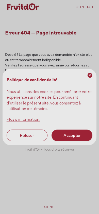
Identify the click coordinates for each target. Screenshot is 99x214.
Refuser (27, 135)
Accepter (72, 135)
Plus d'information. (23, 119)
